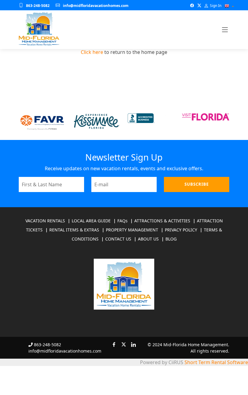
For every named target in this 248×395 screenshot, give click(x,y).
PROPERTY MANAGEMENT (132, 230)
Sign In (215, 5)
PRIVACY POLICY (181, 230)
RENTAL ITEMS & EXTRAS (74, 230)
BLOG (171, 239)
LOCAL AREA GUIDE (91, 221)
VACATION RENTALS (45, 221)
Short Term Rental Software (216, 362)
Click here (92, 52)
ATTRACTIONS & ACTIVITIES (162, 221)
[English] (226, 6)
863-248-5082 (38, 5)
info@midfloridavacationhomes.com (96, 5)
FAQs (122, 221)
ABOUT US (148, 239)
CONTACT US (118, 239)
